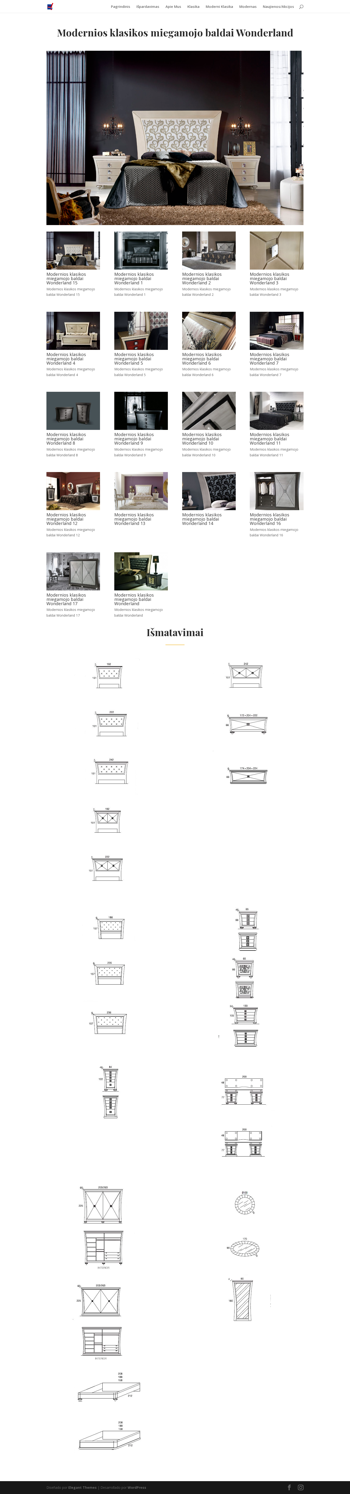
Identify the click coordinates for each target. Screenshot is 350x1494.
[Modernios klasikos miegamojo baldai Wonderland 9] (141, 428)
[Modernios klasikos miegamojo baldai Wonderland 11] (276, 428)
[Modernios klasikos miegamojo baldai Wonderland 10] (209, 428)
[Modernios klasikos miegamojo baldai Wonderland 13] (141, 509)
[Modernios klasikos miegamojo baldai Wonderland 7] (276, 348)
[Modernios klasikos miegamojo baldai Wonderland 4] (73, 348)
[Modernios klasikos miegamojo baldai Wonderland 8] (73, 428)
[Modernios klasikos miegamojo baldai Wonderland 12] (73, 509)
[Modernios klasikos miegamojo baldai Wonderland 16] (276, 509)
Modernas (248, 7)
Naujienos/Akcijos (278, 7)
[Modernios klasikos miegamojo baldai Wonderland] (141, 589)
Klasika (193, 7)
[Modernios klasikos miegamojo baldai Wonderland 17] (73, 589)
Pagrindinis (120, 7)
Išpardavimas (147, 7)
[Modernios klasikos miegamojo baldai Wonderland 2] (209, 268)
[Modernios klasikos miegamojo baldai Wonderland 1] (141, 268)
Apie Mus (173, 7)
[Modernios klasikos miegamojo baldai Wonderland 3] (276, 268)
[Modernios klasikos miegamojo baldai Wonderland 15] (73, 268)
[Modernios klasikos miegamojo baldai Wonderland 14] (209, 509)
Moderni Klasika (219, 7)
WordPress (137, 1487)
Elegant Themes (82, 1487)
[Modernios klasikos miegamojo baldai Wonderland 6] (209, 348)
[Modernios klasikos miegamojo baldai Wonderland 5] (141, 348)
